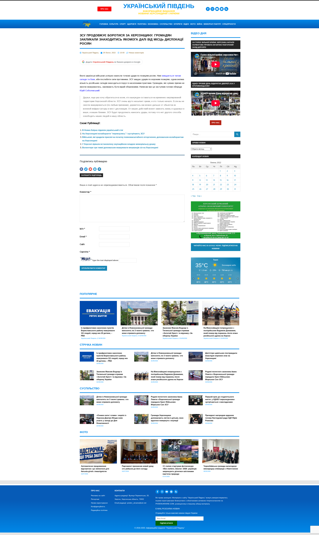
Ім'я (82, 229)
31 (235, 189)
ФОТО (193, 24)
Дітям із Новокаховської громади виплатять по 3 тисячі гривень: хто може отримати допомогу (138, 330)
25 (193, 189)
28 (214, 189)
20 (207, 184)
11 (192, 180)
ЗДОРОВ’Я (131, 24)
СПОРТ (123, 24)
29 (221, 189)
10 (235, 175)
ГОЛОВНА (103, 24)
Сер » (199, 196)
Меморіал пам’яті (212, 24)
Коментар (85, 192)
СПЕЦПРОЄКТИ (229, 24)
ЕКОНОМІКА (153, 24)
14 (214, 180)
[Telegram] (222, 9)
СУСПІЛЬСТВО (166, 24)
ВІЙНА (199, 24)
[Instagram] (212, 9)
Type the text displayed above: (105, 260)
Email (83, 236)
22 (221, 184)
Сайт (82, 244)
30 (228, 189)
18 (193, 184)
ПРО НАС (216, 123)
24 (235, 184)
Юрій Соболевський (89, 90)
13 (207, 180)
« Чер (193, 196)
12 (200, 180)
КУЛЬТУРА (113, 24)
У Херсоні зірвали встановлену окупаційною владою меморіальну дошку (119, 144)
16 (228, 180)
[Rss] (226, 9)
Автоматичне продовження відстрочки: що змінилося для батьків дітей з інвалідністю (95, 468)
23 (228, 184)
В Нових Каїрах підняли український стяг (102, 130)
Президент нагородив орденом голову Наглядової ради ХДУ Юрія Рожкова (221, 418)
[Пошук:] (212, 134)
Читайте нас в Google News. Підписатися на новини (216, 247)
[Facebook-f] (208, 9)
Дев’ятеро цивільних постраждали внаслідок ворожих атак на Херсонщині (221, 355)
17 (235, 180)
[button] (81, 169)
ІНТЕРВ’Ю (178, 24)
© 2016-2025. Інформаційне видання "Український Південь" (159, 528)
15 (221, 180)
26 (200, 189)
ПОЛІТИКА (142, 24)
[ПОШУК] (237, 134)
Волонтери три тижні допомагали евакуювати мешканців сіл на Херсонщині (120, 148)
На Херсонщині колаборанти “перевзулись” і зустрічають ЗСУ (113, 134)
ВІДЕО (186, 24)
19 (200, 184)
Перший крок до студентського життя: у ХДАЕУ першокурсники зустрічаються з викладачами (220, 399)
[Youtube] (217, 9)
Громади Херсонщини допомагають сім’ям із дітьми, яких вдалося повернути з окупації (167, 418)
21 (214, 184)
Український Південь (158, 6)
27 (207, 189)
